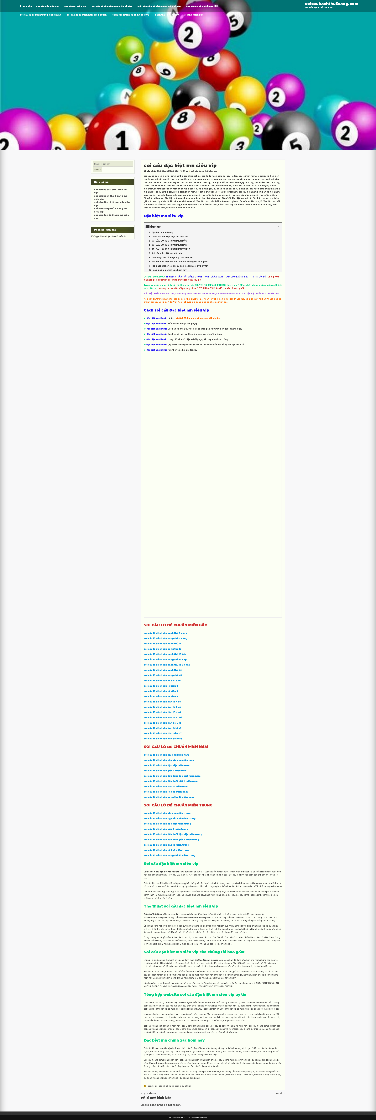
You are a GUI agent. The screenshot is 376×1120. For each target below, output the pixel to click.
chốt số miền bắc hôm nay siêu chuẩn (159, 6)
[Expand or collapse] (278, 226)
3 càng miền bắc (193, 14)
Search (97, 169)
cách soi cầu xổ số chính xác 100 (130, 14)
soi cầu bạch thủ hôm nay (204, 171)
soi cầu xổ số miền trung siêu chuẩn (40, 14)
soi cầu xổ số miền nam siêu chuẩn (112, 6)
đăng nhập (156, 1104)
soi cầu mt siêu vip (75, 6)
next (280, 1093)
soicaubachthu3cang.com (331, 3)
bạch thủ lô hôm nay (167, 14)
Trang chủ (26, 6)
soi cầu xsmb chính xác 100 (202, 6)
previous (148, 1093)
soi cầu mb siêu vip (47, 6)
